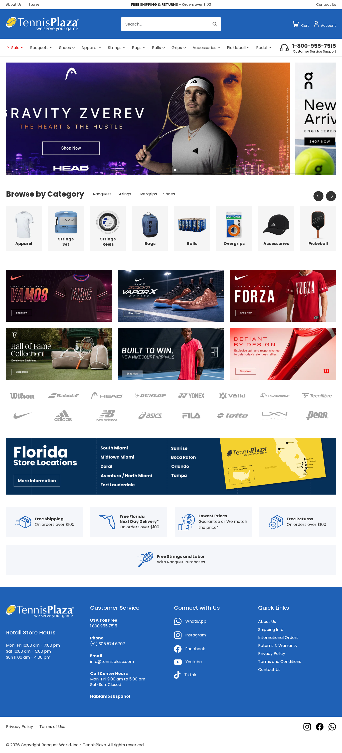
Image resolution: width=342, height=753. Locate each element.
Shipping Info (270, 629)
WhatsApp (195, 621)
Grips (177, 48)
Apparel (89, 48)
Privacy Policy (271, 653)
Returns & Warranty (277, 645)
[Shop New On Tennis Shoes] (171, 118)
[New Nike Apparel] (171, 353)
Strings (114, 48)
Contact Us (326, 4)
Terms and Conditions (279, 661)
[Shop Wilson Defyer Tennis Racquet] (283, 353)
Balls (156, 48)
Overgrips (147, 194)
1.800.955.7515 (103, 626)
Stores (34, 4)
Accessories (204, 48)
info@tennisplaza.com (112, 661)
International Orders (278, 637)
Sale (15, 48)
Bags (136, 48)
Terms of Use (52, 726)
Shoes (65, 48)
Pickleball (236, 48)
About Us (14, 4)
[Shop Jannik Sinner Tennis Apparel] (283, 295)
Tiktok (190, 675)
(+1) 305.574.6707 (107, 644)
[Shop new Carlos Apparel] (59, 295)
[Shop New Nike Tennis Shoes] (171, 295)
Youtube (194, 662)
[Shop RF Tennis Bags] (59, 353)
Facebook (195, 649)
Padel (261, 48)
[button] (163, 170)
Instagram (195, 635)
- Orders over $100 (171, 4)
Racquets (39, 48)
